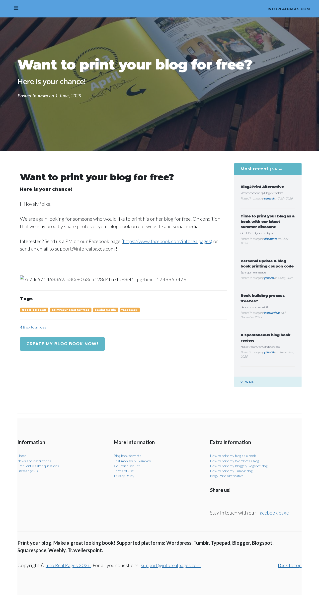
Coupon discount (127, 466)
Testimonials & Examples (132, 461)
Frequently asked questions (38, 466)
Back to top (290, 565)
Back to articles (34, 327)
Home (21, 456)
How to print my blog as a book (233, 456)
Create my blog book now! (62, 343)
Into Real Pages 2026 (68, 565)
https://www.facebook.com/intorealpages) (167, 241)
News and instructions (34, 461)
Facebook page (273, 513)
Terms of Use (124, 471)
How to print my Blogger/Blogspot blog (238, 466)
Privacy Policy (124, 476)
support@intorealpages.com (171, 565)
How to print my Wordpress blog (234, 461)
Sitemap (27, 471)
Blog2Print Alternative (226, 476)
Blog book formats (127, 456)
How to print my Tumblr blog (231, 471)
